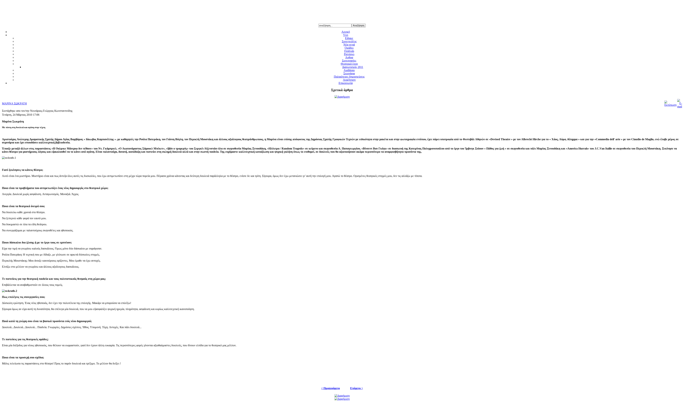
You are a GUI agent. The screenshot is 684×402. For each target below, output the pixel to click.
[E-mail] (679, 106)
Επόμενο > (356, 388)
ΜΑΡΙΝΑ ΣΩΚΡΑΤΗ (14, 103)
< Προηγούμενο (330, 388)
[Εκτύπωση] (670, 104)
